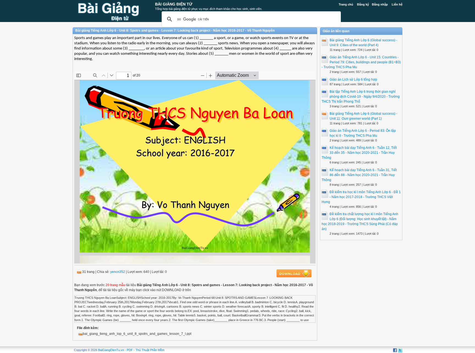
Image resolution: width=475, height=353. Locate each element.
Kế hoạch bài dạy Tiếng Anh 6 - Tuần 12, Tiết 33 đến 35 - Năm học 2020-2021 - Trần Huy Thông (359, 153)
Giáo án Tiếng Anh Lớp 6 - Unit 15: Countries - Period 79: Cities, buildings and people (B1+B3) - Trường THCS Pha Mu (361, 62)
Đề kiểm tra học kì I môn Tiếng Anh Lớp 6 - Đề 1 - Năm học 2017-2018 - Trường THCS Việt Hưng (361, 197)
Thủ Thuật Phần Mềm (150, 350)
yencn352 (117, 272)
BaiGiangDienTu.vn (111, 350)
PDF (130, 350)
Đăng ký (363, 4)
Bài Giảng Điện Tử (173, 4)
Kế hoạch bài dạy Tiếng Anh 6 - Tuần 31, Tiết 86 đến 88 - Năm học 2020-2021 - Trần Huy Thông (359, 175)
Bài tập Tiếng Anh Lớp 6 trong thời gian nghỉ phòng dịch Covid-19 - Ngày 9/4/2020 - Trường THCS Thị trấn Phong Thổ (361, 96)
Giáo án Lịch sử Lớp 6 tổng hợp (353, 79)
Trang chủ (346, 4)
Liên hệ (397, 4)
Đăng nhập (380, 4)
